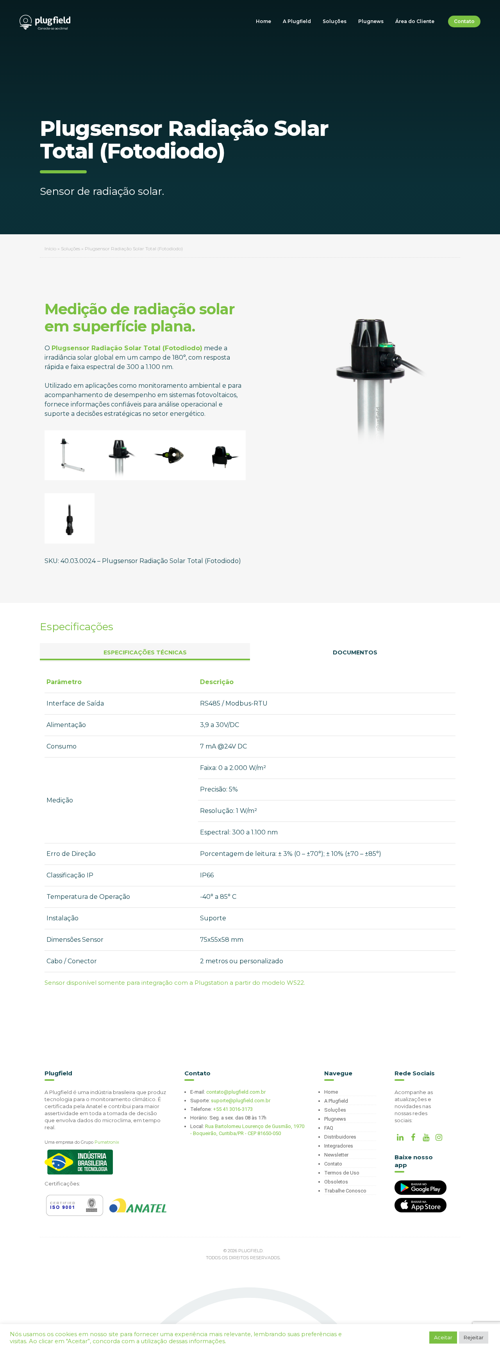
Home (263, 21)
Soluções (334, 21)
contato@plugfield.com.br (236, 1092)
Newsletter (336, 1155)
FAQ (328, 1128)
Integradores (338, 1146)
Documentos (355, 652)
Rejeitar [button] (474, 1337)
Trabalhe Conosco (345, 1191)
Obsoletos (336, 1182)
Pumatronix (107, 1142)
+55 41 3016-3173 (233, 1109)
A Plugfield (297, 21)
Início (50, 248)
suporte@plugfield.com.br (240, 1100)
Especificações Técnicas (145, 652)
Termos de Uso (341, 1173)
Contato (464, 21)
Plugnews (371, 21)
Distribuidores (340, 1137)
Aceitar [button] (443, 1337)
